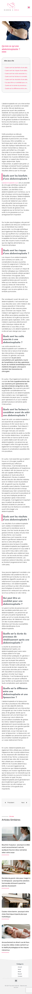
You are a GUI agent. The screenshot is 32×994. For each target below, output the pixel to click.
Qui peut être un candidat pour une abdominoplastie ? (16, 82)
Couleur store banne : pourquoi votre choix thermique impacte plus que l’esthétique (15, 914)
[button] (28, 7)
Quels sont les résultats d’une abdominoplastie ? (16, 79)
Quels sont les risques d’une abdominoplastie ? (16, 70)
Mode (19, 971)
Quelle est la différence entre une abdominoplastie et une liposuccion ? (16, 88)
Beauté (20, 974)
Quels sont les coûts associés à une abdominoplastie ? (16, 73)
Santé (19, 969)
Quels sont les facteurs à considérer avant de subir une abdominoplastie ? (16, 76)
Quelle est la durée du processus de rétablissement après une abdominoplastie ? (16, 85)
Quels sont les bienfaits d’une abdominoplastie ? (16, 67)
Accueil (20, 967)
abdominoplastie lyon (10, 183)
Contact (20, 976)
